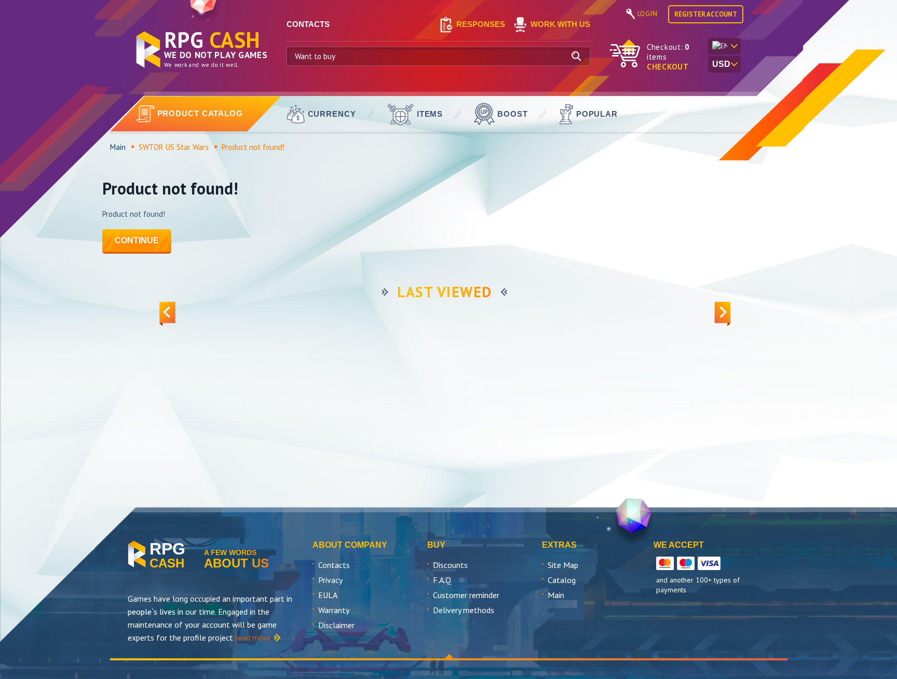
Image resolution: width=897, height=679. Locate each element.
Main (118, 147)
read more (252, 637)
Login (647, 13)
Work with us (560, 24)
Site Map (563, 565)
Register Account (705, 14)
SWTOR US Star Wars (174, 147)
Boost (512, 113)
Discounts (450, 565)
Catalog (562, 580)
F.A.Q (442, 580)
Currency (332, 113)
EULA (327, 595)
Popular (597, 113)
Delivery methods (463, 610)
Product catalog (200, 113)
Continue (137, 240)
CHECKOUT (668, 67)
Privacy (330, 580)
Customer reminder (466, 595)
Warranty (333, 610)
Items (430, 113)
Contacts (334, 565)
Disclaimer (336, 625)
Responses (480, 24)
